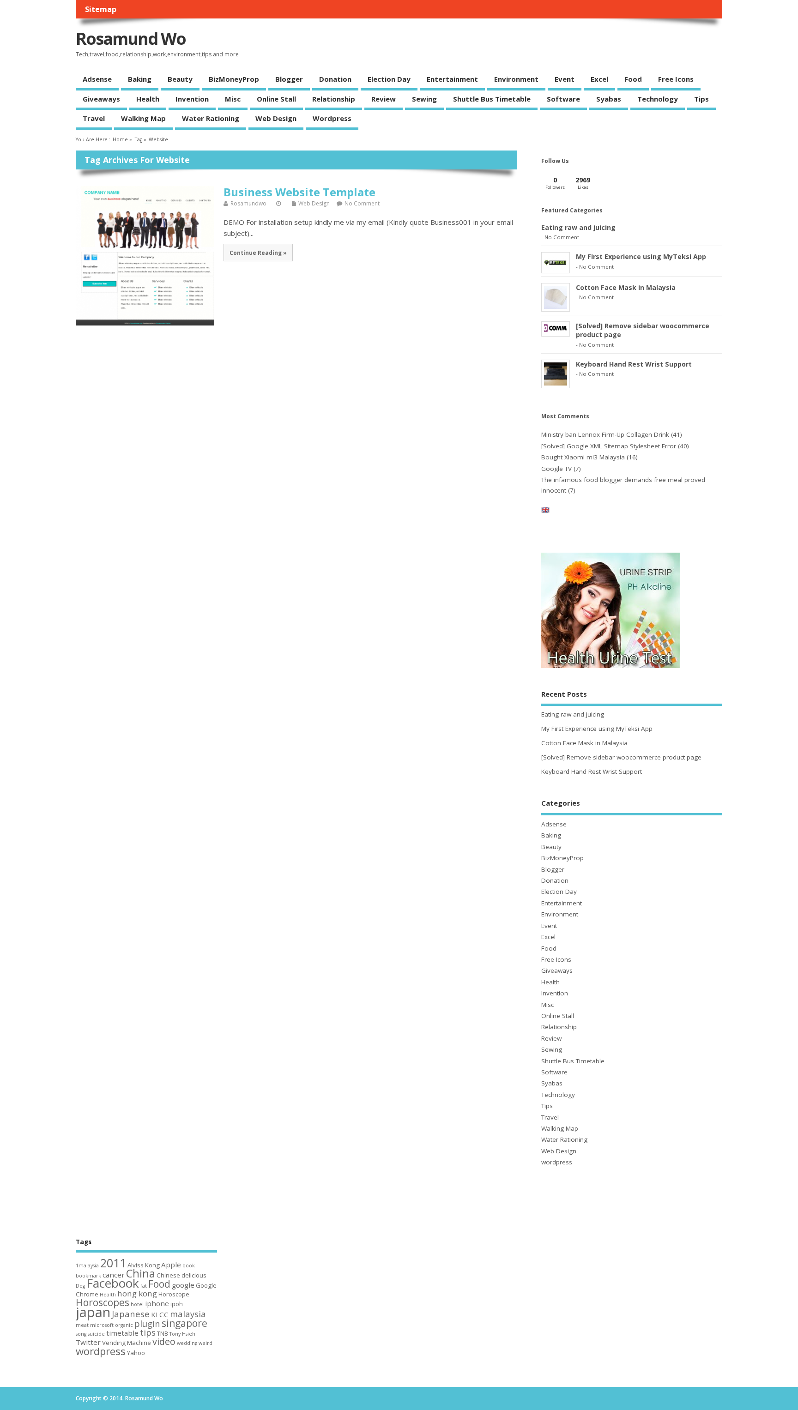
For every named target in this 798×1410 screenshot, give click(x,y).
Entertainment (452, 79)
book (188, 1265)
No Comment (362, 203)
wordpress (332, 118)
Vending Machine (126, 1342)
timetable (122, 1333)
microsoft (102, 1325)
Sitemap (100, 9)
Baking (139, 79)
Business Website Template (299, 191)
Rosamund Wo (131, 38)
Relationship (333, 98)
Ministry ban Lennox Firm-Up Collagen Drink (605, 434)
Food (633, 79)
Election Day (389, 79)
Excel (599, 79)
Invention (192, 98)
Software (563, 98)
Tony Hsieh (182, 1334)
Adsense (97, 79)
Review (383, 98)
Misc (233, 98)
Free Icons (676, 79)
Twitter (88, 1342)
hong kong (137, 1293)
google (183, 1284)
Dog (80, 1286)
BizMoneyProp (234, 79)
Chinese (168, 1275)
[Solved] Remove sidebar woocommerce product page (621, 757)
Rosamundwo (248, 203)
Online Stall (276, 98)
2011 (113, 1263)
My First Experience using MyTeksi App (641, 256)
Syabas (608, 98)
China (140, 1273)
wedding (187, 1343)
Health (147, 98)
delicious (193, 1275)
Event (564, 79)
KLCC (160, 1314)
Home (120, 139)
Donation (335, 79)
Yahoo (136, 1353)
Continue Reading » (258, 252)
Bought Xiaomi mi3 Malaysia (583, 457)
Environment (516, 79)
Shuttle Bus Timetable (492, 98)
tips (148, 1332)
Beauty (180, 79)
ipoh (176, 1304)
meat (82, 1325)
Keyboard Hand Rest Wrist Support (634, 364)
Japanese (131, 1314)
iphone (157, 1303)
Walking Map (143, 118)
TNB (162, 1333)
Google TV (556, 468)
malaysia (188, 1314)
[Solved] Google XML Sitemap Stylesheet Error (608, 446)
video (163, 1341)
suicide (96, 1334)
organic (124, 1325)
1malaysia (87, 1265)
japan (93, 1312)
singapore (184, 1323)
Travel (94, 118)
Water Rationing (210, 118)
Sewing (424, 98)
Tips (701, 98)
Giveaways (101, 98)
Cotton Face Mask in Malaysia (626, 287)
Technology (657, 98)
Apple (171, 1264)
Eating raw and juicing (578, 227)
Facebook (112, 1283)
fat (143, 1286)
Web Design (275, 118)
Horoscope (173, 1294)
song (81, 1334)
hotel (137, 1304)
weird (205, 1343)
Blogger (289, 79)
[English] (545, 511)
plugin (147, 1323)
